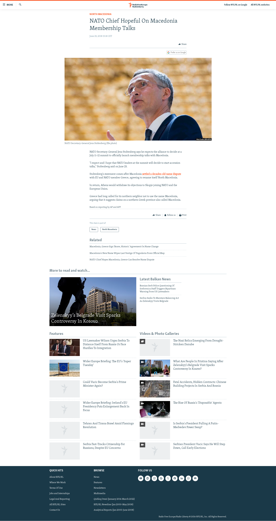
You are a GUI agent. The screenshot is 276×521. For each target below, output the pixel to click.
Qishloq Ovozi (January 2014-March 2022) (114, 499)
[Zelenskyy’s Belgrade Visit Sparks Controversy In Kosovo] (92, 301)
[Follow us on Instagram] (154, 478)
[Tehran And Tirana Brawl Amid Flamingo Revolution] (64, 430)
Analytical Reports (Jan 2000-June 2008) (114, 510)
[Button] (182, 44)
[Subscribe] (195, 478)
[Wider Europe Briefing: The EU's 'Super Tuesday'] (64, 368)
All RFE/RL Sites (57, 504)
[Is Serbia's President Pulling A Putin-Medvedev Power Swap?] (155, 430)
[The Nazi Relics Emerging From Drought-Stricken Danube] (155, 347)
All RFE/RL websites (260, 5)
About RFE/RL (56, 477)
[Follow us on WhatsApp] (188, 478)
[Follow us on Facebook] (175, 478)
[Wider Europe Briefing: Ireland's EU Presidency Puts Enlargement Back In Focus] (64, 409)
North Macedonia (100, 14)
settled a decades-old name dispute (161, 174)
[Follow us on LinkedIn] (181, 478)
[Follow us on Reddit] (147, 478)
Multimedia (99, 494)
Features (98, 483)
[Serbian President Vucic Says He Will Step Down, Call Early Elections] (155, 451)
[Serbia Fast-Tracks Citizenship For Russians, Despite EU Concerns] (64, 451)
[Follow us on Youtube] (140, 478)
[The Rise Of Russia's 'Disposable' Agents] (155, 409)
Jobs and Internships (59, 494)
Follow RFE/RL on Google (235, 5)
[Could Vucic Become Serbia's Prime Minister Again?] (64, 388)
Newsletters (100, 488)
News (96, 477)
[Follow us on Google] (161, 478)
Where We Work (57, 483)
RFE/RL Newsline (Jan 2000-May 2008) (113, 504)
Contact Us (54, 510)
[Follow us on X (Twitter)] (168, 478)
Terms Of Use (56, 488)
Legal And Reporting (59, 499)
